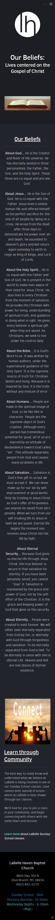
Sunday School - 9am (27, 895)
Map (27, 909)
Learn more (12, 834)
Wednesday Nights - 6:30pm (27, 904)
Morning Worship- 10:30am (27, 899)
